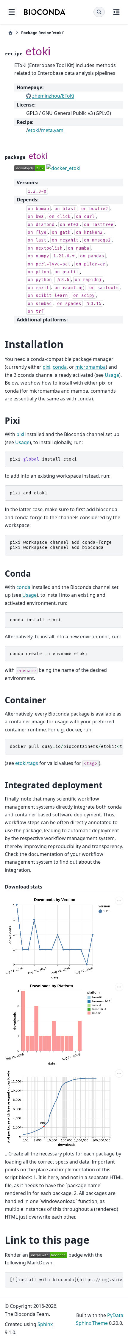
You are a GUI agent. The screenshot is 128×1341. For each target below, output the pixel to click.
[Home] (10, 33)
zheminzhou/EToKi (53, 95)
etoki (33, 130)
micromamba (90, 367)
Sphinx (45, 1324)
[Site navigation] (11, 12)
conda (60, 367)
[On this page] (116, 12)
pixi (46, 367)
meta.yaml (53, 130)
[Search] (99, 12)
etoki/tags (26, 763)
